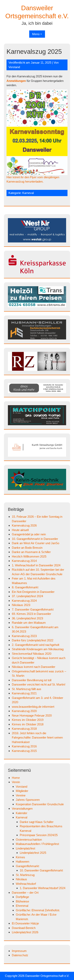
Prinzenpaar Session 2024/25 (39, 835)
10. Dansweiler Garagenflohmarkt (41, 870)
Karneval (28, 193)
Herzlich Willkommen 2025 (29, 556)
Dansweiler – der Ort (25, 892)
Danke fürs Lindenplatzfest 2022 (32, 640)
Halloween (22, 861)
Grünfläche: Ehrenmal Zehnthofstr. (38, 910)
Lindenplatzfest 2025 (33, 852)
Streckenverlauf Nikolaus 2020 (31, 653)
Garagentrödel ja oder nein (29, 534)
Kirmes (20, 857)
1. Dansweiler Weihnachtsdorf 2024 (42, 888)
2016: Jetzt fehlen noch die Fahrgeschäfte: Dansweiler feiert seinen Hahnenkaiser (37, 737)
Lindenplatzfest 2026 (25, 932)
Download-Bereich (24, 928)
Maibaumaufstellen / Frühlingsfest (37, 844)
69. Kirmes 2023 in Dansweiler (31, 613)
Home (16, 777)
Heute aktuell (20, 530)
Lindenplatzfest (25, 848)
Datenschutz (20, 955)
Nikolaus (21, 879)
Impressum (19, 951)
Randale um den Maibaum (29, 622)
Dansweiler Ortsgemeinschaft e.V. (47, 975)
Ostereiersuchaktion (29, 839)
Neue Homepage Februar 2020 (32, 715)
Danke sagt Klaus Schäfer (36, 822)
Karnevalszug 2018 (24, 728)
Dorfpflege (22, 897)
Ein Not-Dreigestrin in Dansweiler (33, 591)
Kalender (21, 813)
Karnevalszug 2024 (24, 600)
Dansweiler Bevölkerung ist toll (31, 680)
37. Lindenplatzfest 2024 (27, 596)
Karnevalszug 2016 (24, 746)
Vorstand (14, 67)
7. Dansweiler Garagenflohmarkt (32, 609)
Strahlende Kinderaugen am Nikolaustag (38, 649)
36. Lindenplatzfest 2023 (27, 618)
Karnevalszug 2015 (24, 750)
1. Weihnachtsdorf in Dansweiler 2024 (36, 565)
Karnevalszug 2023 (24, 636)
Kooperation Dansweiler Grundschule (40, 804)
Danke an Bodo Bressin (27, 547)
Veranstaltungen (22, 808)
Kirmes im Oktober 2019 (27, 719)
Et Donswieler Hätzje (25, 923)
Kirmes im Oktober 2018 (27, 724)
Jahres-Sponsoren (28, 799)
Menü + (37, 34)
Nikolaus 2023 (21, 605)
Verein (16, 782)
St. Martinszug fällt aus (26, 689)
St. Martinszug (25, 875)
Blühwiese (22, 901)
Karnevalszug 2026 (24, 525)
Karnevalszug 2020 (24, 711)
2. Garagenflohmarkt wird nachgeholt (35, 644)
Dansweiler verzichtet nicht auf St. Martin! (38, 684)
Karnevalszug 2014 (24, 560)
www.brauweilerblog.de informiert (33, 706)
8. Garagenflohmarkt (25, 587)
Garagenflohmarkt (27, 866)
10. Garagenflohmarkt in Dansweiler (35, 538)
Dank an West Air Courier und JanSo (35, 543)
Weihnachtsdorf (26, 883)
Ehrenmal (22, 905)
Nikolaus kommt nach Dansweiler (33, 666)
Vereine (20, 795)
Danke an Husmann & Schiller (31, 552)
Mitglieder (22, 791)
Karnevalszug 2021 (24, 693)
